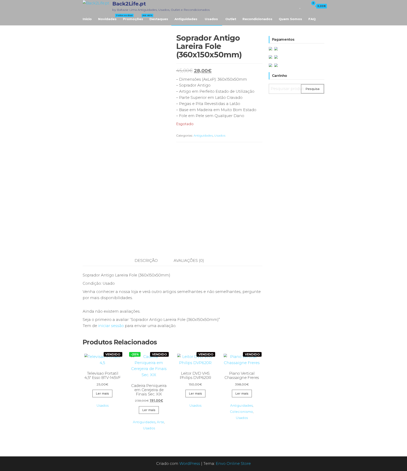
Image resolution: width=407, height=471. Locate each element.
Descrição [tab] (146, 260)
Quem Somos (290, 19)
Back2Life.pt (129, 4)
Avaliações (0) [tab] (189, 260)
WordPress (189, 463)
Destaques (158, 19)
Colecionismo (241, 412)
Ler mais (102, 393)
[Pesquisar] (294, 6)
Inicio (87, 19)
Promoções (134, 17)
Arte (160, 422)
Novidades (109, 17)
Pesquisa (312, 89)
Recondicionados (257, 19)
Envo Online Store (233, 463)
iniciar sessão (111, 325)
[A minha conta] (305, 6)
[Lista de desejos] (300, 6)
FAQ (312, 19)
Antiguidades (185, 19)
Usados (211, 19)
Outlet (230, 19)
